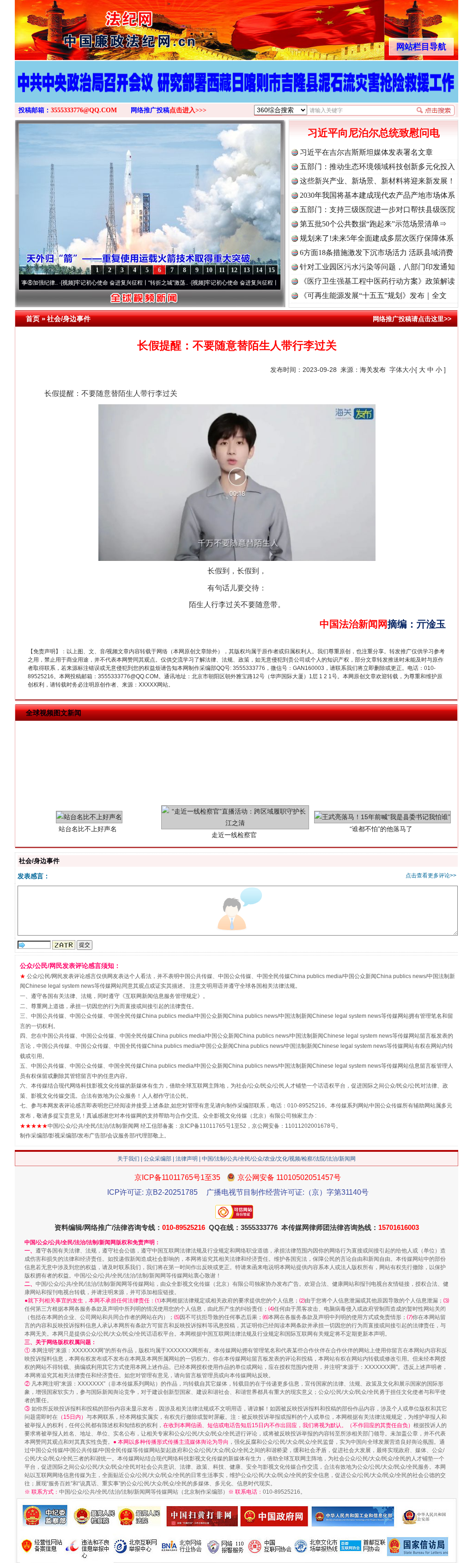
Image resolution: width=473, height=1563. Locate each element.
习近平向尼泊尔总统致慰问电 (374, 133)
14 (259, 270)
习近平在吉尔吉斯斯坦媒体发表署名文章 (366, 152)
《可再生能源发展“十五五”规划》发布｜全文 (373, 295)
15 (271, 270)
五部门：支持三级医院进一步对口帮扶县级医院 (377, 209)
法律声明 (187, 1159)
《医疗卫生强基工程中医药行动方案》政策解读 (377, 281)
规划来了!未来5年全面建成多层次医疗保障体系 (377, 238)
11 (222, 270)
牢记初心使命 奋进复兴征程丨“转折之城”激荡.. (90, 283)
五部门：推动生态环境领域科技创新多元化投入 (377, 166)
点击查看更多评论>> (431, 875)
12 (234, 270)
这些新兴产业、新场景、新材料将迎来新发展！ (377, 181)
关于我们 (128, 1159)
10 (209, 270)
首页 (33, 318)
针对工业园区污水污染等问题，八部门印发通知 (377, 267)
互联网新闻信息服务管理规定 (161, 996)
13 (246, 270)
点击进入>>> (188, 110)
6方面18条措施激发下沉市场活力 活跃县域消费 (376, 252)
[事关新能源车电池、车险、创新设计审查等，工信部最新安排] (236, 91)
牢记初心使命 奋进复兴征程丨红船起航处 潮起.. (222, 283)
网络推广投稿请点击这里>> (412, 318)
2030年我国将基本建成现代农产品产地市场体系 (377, 195)
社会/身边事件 (69, 318)
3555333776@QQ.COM (84, 110)
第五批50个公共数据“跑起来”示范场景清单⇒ (373, 224)
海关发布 (373, 369)
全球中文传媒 (91, 27)
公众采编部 (157, 1159)
